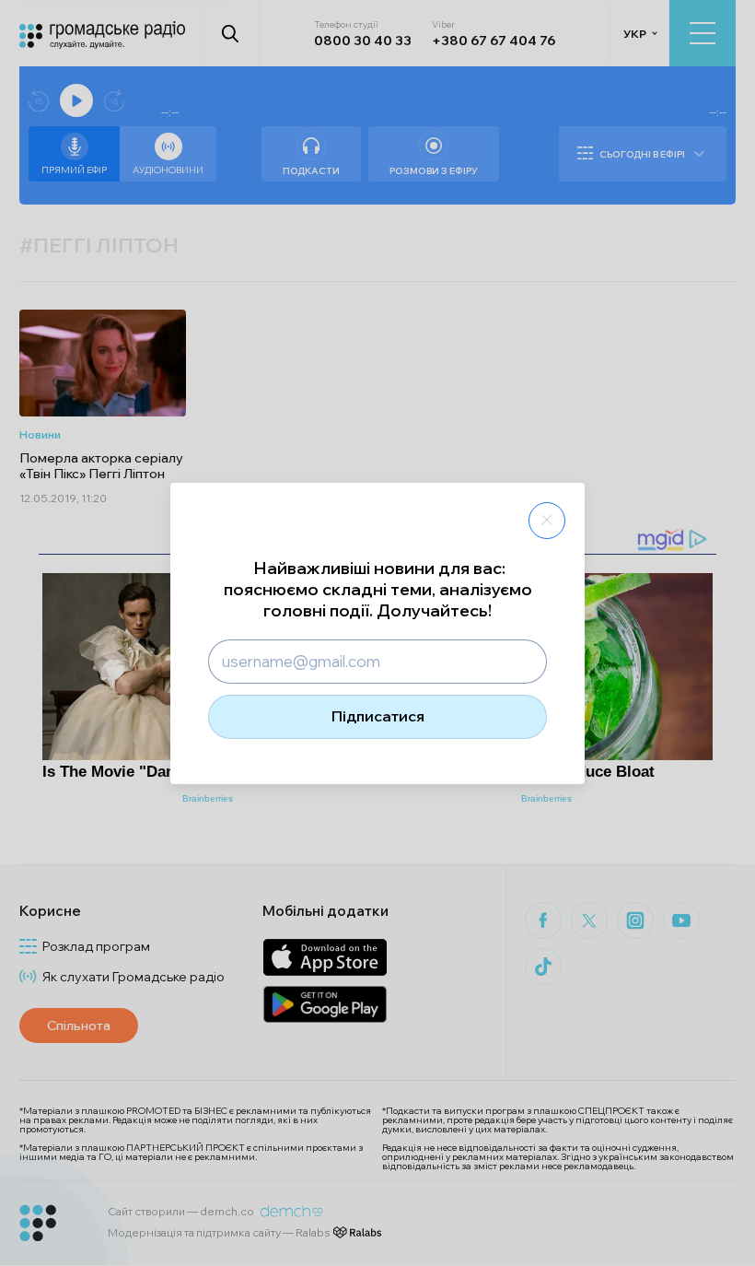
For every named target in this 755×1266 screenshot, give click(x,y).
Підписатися (377, 716)
